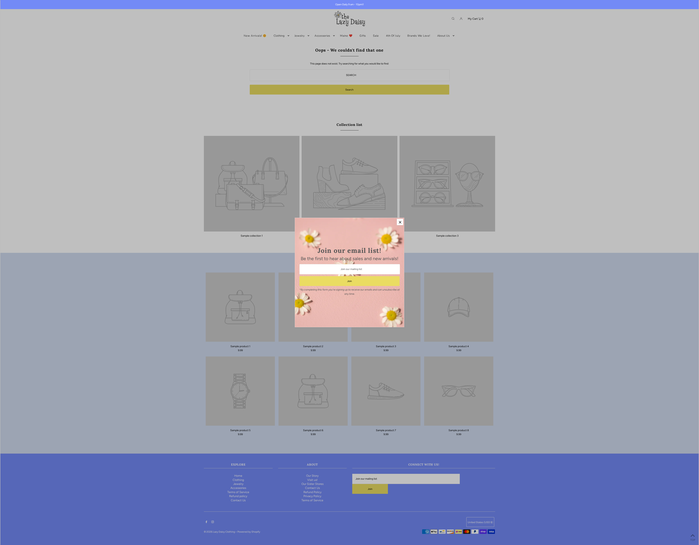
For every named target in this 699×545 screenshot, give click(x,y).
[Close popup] (400, 222)
